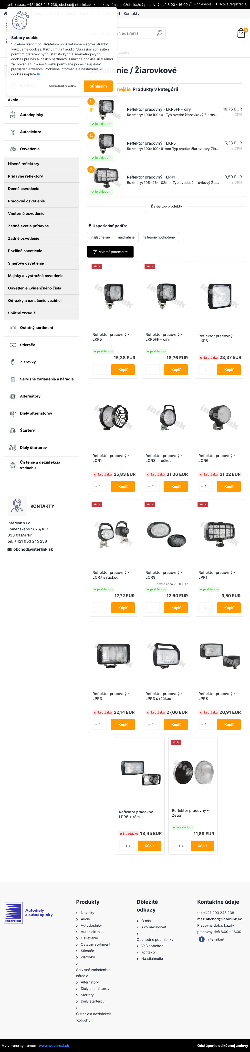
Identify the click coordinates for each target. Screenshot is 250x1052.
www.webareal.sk (54, 1045)
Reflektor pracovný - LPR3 (111, 696)
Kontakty (131, 13)
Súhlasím (98, 86)
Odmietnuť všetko (62, 86)
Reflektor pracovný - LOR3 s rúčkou (164, 458)
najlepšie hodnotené (159, 237)
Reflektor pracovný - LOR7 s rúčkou (111, 575)
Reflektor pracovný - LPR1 (216, 575)
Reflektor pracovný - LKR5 (111, 337)
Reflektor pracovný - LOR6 (216, 458)
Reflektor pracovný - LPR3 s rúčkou (164, 696)
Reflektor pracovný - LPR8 (216, 696)
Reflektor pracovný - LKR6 (216, 338)
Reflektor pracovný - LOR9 (164, 575)
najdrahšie (126, 237)
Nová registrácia (233, 4)
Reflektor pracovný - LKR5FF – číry (164, 337)
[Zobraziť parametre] (110, 252)
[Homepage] (5, 14)
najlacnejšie (100, 237)
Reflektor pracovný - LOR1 (111, 458)
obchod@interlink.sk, (76, 4)
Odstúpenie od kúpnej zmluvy (222, 1045)
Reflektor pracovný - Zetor (190, 813)
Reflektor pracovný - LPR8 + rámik (137, 814)
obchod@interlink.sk (33, 549)
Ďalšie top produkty (166, 206)
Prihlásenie (202, 4)
